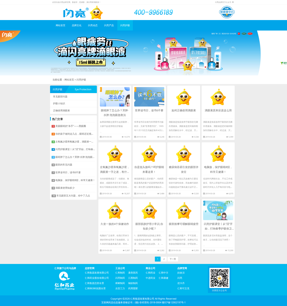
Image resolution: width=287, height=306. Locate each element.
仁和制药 (120, 272)
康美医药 (133, 272)
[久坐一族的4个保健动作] (115, 210)
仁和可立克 (183, 288)
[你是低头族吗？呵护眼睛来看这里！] (149, 153)
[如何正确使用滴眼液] (184, 96)
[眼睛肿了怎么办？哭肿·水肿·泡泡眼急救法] (115, 96)
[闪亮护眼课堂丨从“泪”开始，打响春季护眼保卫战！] (218, 210)
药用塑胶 (133, 288)
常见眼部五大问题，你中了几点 (71, 195)
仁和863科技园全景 (95, 288)
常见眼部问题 (60, 96)
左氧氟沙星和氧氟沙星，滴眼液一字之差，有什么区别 (74, 141)
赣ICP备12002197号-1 (174, 302)
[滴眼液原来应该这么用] (218, 96)
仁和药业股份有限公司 (97, 278)
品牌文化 (76, 25)
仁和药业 (150, 272)
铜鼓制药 (133, 283)
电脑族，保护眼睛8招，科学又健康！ (74, 180)
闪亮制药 (120, 278)
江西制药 (133, 278)
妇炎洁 (181, 272)
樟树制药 (120, 283)
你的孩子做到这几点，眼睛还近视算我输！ (74, 133)
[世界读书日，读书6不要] (149, 96)
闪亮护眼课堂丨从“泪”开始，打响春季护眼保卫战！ (74, 149)
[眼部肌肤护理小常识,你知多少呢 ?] (149, 210)
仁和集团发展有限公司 (97, 272)
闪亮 (179, 278)
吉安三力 (120, 288)
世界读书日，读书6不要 (67, 172)
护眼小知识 (59, 103)
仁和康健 (163, 278)
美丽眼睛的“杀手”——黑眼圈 (69, 126)
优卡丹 (181, 283)
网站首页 (60, 25)
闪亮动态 (93, 25)
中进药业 (150, 278)
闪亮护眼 (125, 25)
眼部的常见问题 (62, 164)
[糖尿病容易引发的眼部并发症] (184, 153)
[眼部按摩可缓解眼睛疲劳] (184, 210)
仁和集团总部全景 (94, 283)
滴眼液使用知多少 (64, 187)
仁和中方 (163, 272)
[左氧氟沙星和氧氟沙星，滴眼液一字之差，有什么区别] (115, 153)
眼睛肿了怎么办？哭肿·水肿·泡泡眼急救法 (74, 157)
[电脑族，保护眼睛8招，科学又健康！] (218, 153)
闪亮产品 (109, 25)
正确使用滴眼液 (61, 110)
